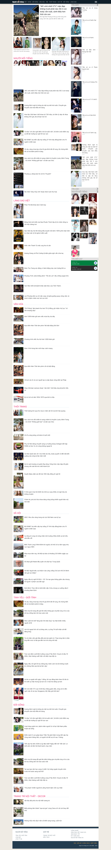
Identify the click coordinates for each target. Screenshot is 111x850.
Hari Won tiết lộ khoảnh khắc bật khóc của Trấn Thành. (42, 282)
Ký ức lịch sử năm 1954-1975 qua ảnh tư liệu (39, 393)
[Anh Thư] (28, 63)
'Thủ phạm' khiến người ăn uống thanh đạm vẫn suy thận (43, 803)
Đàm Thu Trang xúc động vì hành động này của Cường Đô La (44, 264)
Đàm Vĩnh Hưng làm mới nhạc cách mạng (38, 344)
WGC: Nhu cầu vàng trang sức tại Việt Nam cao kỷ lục (42, 533)
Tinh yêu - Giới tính (25, 613)
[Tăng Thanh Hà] (20, 63)
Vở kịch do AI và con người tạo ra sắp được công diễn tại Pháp (45, 376)
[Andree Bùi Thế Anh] (33, 63)
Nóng (29, 2)
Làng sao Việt (22, 196)
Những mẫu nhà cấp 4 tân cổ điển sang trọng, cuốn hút (43, 836)
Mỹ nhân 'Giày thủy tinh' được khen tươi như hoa (40, 188)
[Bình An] (58, 63)
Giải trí (60, 2)
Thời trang (52, 2)
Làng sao (73, 2)
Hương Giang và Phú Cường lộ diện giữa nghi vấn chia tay (44, 249)
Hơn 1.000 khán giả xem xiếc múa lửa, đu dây (39, 312)
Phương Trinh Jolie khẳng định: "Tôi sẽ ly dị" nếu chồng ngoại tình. (46, 272)
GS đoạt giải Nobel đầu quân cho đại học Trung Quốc (42, 577)
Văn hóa (42, 2)
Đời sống (35, 2)
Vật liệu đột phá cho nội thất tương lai (37, 816)
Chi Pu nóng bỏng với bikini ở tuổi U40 (37, 431)
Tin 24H (75, 235)
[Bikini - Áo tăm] (41, 63)
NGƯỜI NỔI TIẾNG (79, 238)
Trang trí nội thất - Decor (29, 812)
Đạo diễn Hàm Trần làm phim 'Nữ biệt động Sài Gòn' (41, 322)
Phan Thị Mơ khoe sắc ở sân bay (35, 201)
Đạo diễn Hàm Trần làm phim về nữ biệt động (39, 362)
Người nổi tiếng (23, 58)
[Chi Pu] (45, 63)
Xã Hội (17, 528)
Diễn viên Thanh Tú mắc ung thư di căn (37, 242)
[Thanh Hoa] (51, 63)
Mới (25, 2)
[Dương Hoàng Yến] (63, 65)
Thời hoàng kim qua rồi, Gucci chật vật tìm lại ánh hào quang (44, 407)
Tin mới (75, 5)
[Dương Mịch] (16, 63)
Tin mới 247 (77, 305)
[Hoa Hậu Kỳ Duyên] (24, 63)
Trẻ (47, 2)
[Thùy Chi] (37, 63)
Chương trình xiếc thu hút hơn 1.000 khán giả (39, 335)
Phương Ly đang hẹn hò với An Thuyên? (37, 170)
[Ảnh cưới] (64, 61)
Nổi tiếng (66, 2)
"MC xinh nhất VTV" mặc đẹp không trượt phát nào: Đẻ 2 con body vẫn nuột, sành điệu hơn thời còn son (53, 10)
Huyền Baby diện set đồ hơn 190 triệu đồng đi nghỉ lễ (42, 470)
